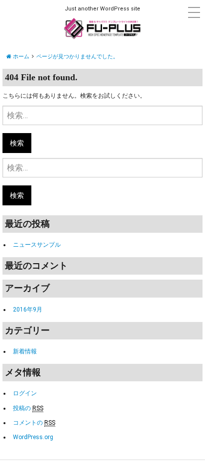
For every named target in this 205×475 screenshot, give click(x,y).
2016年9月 (27, 309)
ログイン (25, 393)
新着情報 (25, 351)
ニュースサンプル (37, 244)
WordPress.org (33, 437)
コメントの (34, 422)
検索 (17, 143)
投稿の (28, 408)
